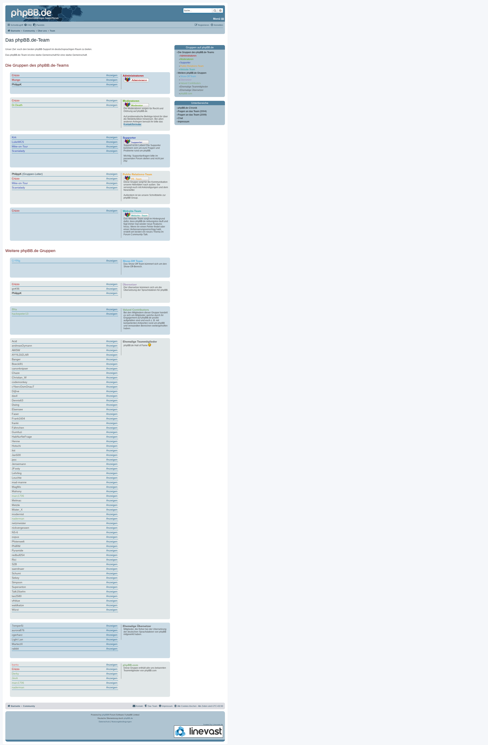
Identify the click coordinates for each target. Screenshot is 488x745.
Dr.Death (17, 105)
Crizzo (15, 75)
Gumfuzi (17, 432)
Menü (216, 18)
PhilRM (16, 546)
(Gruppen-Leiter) (64, 173)
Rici (14, 559)
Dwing (15, 404)
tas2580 (17, 596)
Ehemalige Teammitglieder (194, 86)
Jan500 (16, 455)
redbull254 (18, 555)
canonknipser (20, 368)
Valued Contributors (190, 83)
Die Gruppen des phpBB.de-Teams (196, 52)
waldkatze (18, 605)
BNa (14, 309)
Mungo (16, 79)
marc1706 (18, 495)
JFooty (16, 468)
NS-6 (15, 532)
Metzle (16, 505)
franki (15, 423)
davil (14, 395)
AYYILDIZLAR (20, 354)
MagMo (16, 486)
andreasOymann (22, 345)
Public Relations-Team (192, 66)
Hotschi (16, 445)
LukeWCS (18, 141)
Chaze (16, 372)
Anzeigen (111, 75)
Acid (14, 341)
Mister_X (17, 509)
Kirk (14, 137)
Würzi (15, 609)
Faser (15, 413)
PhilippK (17, 84)
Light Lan (17, 639)
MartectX (17, 644)
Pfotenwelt (18, 541)
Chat (180, 118)
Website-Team (187, 69)
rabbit (15, 648)
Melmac (16, 500)
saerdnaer (18, 568)
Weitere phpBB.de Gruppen (192, 73)
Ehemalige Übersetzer (191, 90)
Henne (16, 441)
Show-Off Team (188, 76)
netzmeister (19, 523)
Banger (16, 359)
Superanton (19, 586)
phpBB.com (186, 93)
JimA (15, 678)
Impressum (183, 121)
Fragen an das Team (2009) (192, 114)
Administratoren (188, 55)
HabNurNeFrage (22, 436)
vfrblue (16, 600)
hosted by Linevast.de (213, 724)
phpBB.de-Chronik (187, 108)
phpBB (105, 715)
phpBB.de (128, 718)
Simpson (17, 582)
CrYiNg (16, 260)
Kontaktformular (132, 124)
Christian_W (19, 377)
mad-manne (19, 482)
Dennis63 (17, 400)
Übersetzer (186, 79)
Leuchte (17, 477)
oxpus (15, 536)
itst (13, 450)
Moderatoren (186, 59)
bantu (15, 664)
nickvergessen (20, 527)
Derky (15, 673)
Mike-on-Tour (20, 146)
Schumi (16, 573)
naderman (18, 518)
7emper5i (17, 625)
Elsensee (17, 409)
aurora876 (18, 630)
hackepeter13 (20, 313)
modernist (18, 514)
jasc (14, 459)
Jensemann (19, 463)
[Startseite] (35, 13)
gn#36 (15, 288)
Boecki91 (17, 363)
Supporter (185, 62)
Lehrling (17, 473)
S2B (14, 564)
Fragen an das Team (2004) (192, 111)
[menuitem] (28, 25)
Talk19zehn (19, 591)
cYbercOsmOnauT (23, 386)
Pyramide (17, 550)
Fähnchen (18, 427)
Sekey (15, 577)
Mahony (17, 491)
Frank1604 (18, 418)
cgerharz (17, 634)
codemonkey (19, 382)
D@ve (15, 391)
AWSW (16, 350)
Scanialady (18, 150)
